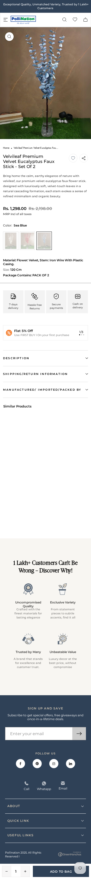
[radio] (10, 241)
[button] (73, 158)
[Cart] (85, 20)
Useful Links (20, 835)
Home (6, 148)
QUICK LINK (18, 821)
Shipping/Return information (35, 374)
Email (63, 788)
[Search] (64, 20)
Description (16, 358)
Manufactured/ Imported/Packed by (42, 389)
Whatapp (44, 789)
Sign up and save (45, 708)
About (13, 806)
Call (26, 789)
